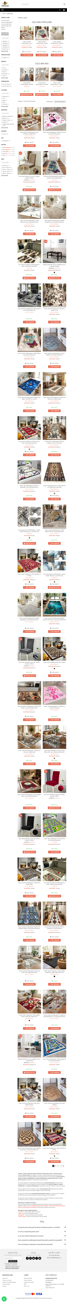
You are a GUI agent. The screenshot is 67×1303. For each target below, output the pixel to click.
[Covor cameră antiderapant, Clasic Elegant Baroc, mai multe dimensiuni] (29, 781)
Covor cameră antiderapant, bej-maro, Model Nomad (29, 1104)
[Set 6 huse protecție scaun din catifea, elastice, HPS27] (54, 781)
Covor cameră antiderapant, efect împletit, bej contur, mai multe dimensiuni (29, 1149)
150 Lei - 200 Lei (6, 171)
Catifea (4, 122)
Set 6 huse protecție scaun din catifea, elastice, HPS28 (29, 839)
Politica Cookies (6, 1284)
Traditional (5, 140)
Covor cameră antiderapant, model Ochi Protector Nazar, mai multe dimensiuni (29, 927)
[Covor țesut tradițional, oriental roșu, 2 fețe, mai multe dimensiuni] (29, 428)
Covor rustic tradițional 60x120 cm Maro (54, 662)
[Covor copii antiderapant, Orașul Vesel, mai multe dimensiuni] (54, 825)
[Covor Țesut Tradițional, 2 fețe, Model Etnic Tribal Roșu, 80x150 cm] (29, 1001)
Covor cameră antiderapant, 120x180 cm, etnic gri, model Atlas (29, 751)
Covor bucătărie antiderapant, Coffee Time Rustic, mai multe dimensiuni (29, 707)
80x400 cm (5, 45)
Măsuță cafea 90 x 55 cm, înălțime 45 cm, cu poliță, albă (29, 1059)
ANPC (25, 1284)
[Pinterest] (30, 1258)
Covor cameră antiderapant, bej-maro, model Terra (54, 309)
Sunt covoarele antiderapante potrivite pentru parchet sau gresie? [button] (40, 1240)
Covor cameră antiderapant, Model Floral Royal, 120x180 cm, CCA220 (29, 398)
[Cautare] (64, 4)
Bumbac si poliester (7, 116)
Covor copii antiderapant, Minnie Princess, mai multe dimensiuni (54, 133)
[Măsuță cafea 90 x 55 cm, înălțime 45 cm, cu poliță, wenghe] (54, 251)
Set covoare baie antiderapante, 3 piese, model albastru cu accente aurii (54, 574)
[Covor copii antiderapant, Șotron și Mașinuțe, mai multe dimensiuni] (29, 472)
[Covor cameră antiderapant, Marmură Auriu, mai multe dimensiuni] (29, 957)
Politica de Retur (28, 1280)
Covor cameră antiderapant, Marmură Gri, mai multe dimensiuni (29, 309)
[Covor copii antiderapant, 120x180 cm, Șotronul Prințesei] (54, 693)
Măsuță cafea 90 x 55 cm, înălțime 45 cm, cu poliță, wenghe (54, 265)
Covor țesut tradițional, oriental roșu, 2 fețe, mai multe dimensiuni (29, 442)
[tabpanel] (29, 119)
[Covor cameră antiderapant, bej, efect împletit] (54, 1090)
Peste (4, 147)
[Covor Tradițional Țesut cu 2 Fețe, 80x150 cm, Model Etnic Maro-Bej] (54, 472)
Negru (4, 100)
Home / (4, 13)
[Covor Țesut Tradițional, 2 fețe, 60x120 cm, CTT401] (54, 1134)
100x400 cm (5, 47)
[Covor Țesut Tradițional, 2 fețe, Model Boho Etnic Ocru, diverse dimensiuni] (54, 737)
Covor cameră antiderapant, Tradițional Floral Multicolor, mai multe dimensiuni (54, 1015)
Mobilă (3, 27)
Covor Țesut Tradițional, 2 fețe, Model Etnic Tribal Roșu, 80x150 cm (29, 1015)
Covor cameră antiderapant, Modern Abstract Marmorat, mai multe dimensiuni (54, 618)
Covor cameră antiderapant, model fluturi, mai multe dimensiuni (42, 42)
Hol (3, 68)
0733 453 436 (55, 1255)
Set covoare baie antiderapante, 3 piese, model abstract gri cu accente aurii (29, 530)
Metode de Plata (28, 1278)
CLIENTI (26, 1275)
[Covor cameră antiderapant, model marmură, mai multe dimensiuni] (29, 207)
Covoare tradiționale (6, 24)
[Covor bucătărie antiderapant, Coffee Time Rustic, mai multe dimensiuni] (29, 693)
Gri (3, 98)
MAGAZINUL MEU (7, 1275)
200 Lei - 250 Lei (6, 173)
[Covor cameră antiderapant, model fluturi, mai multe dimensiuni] (42, 33)
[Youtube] (33, 1258)
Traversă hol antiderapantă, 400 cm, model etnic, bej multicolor (54, 927)
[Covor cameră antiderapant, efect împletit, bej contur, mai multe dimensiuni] (29, 1134)
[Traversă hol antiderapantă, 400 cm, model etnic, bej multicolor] (54, 913)
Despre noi (5, 1278)
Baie (4, 71)
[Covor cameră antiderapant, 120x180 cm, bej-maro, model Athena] (54, 384)
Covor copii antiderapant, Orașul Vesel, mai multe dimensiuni (54, 839)
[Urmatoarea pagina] (63, 1166)
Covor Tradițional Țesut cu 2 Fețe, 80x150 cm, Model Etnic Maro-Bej (54, 486)
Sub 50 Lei (5, 165)
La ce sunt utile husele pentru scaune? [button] (31, 1236)
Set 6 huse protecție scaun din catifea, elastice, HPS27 (54, 795)
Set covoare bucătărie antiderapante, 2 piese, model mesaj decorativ (54, 883)
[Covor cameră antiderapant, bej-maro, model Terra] (54, 295)
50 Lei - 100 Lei (6, 167)
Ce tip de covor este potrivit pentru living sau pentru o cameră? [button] (39, 1227)
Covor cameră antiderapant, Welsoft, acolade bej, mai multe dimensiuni (57, 42)
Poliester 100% (6, 120)
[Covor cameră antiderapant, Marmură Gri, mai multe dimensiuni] (29, 295)
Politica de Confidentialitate (12, 1268)
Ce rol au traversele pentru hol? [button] (28, 1232)
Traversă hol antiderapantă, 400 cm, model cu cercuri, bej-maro (54, 442)
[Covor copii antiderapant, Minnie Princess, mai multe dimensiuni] (54, 119)
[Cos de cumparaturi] (64, 10)
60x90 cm (5, 41)
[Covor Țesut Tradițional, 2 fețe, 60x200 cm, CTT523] (29, 560)
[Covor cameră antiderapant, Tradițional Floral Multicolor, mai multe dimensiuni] (54, 1001)
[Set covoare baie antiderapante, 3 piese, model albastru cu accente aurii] (54, 560)
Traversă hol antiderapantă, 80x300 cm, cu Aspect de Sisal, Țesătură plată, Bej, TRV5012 (42, 83)
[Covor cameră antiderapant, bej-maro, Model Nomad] (29, 1090)
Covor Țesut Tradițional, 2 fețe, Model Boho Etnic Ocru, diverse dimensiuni (54, 751)
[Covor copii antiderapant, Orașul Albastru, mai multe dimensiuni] (54, 1046)
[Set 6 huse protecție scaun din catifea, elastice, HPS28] (29, 825)
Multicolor (5, 96)
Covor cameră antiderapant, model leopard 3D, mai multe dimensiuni (54, 530)
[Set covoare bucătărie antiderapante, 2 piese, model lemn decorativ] (29, 251)
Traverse (3, 29)
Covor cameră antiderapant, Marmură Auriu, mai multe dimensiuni (29, 971)
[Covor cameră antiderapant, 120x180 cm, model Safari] (29, 869)
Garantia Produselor (29, 1282)
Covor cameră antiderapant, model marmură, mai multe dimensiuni (29, 221)
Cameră (4, 70)
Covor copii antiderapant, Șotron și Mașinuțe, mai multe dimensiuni (29, 486)
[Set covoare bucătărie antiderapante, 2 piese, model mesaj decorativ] (54, 869)
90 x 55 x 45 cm (6, 86)
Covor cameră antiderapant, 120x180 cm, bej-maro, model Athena (54, 398)
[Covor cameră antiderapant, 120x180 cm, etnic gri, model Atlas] (29, 737)
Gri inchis (5, 104)
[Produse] (2, 10)
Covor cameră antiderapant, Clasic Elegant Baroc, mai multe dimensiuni (29, 795)
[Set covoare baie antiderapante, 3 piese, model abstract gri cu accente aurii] (29, 516)
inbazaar (5, 57)
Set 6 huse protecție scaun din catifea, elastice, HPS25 (29, 663)
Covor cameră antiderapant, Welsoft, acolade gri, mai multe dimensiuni (29, 618)
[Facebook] (27, 1258)
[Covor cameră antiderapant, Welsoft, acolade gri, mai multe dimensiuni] (29, 605)
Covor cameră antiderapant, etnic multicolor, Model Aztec (26, 42)
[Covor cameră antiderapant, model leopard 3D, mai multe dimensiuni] (54, 516)
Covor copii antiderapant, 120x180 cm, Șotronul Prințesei (54, 707)
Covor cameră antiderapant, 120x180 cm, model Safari (29, 883)
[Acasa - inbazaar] (9, 4)
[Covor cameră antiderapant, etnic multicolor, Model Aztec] (27, 33)
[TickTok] (36, 1258)
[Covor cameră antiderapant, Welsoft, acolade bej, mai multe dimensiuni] (57, 33)
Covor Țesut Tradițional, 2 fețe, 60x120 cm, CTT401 (54, 1149)
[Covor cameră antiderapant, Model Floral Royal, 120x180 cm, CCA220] (29, 384)
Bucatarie (5, 73)
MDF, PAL (5, 118)
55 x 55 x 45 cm (6, 84)
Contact (4, 1286)
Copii (4, 75)
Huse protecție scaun (6, 26)
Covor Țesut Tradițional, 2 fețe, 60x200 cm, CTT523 (29, 574)
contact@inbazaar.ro (55, 1257)
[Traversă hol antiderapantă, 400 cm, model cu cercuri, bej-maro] (54, 428)
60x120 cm (5, 49)
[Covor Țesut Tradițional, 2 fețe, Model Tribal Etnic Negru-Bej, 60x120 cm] (54, 957)
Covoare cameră (5, 20)
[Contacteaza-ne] (60, 10)
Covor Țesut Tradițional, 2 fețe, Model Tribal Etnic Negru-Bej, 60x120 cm (54, 971)
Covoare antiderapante (7, 22)
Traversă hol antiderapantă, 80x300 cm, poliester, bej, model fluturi (54, 177)
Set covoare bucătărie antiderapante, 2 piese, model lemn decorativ (29, 265)
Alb (3, 102)
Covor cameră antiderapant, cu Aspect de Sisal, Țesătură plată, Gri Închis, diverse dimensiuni (57, 83)
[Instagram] (39, 1258)
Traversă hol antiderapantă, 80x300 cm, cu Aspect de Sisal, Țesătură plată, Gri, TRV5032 (27, 83)
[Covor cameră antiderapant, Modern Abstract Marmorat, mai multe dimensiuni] (54, 605)
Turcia (4, 134)
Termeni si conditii (6, 1280)
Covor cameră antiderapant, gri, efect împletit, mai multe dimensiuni (54, 354)
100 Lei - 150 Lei (6, 169)
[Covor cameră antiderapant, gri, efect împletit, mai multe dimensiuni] (54, 339)
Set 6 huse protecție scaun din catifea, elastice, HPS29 (29, 177)
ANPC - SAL (26, 1286)
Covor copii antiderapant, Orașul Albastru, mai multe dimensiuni (54, 1059)
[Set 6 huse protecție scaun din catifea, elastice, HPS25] (29, 649)
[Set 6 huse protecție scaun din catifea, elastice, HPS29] (29, 163)
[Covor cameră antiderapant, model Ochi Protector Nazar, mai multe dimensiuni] (29, 913)
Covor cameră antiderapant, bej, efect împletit (54, 1104)
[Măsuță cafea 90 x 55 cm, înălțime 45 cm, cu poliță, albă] (29, 1046)
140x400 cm (5, 43)
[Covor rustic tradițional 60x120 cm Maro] (54, 649)
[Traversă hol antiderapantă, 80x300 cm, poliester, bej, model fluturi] (54, 163)
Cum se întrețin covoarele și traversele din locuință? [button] (35, 1244)
